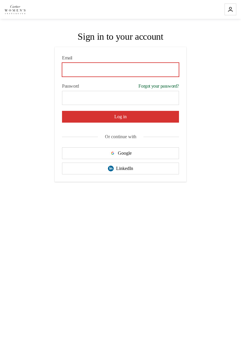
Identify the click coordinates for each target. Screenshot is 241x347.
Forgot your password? (158, 86)
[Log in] (230, 9)
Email (67, 57)
